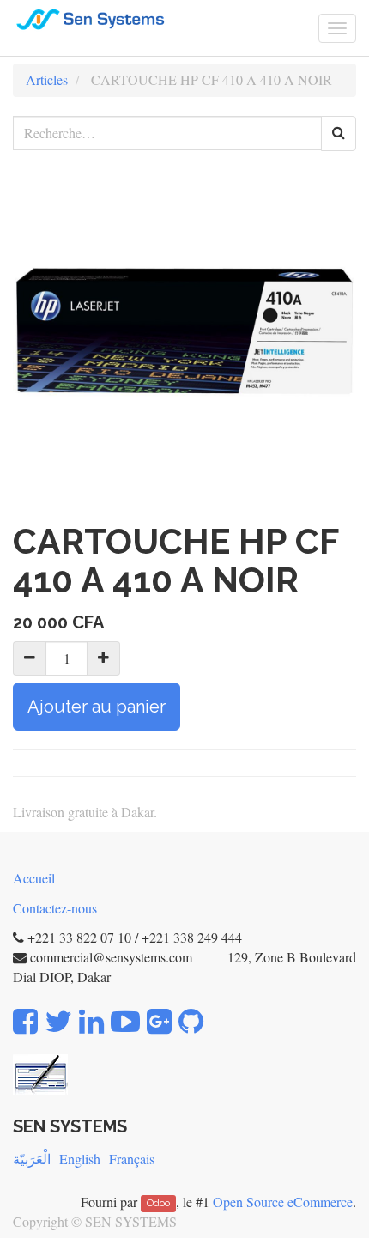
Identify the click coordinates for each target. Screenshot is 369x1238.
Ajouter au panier (96, 706)
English (79, 1159)
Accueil (34, 878)
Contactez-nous (55, 908)
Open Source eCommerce (283, 1201)
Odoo (158, 1204)
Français (131, 1159)
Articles (47, 79)
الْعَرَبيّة (32, 1159)
